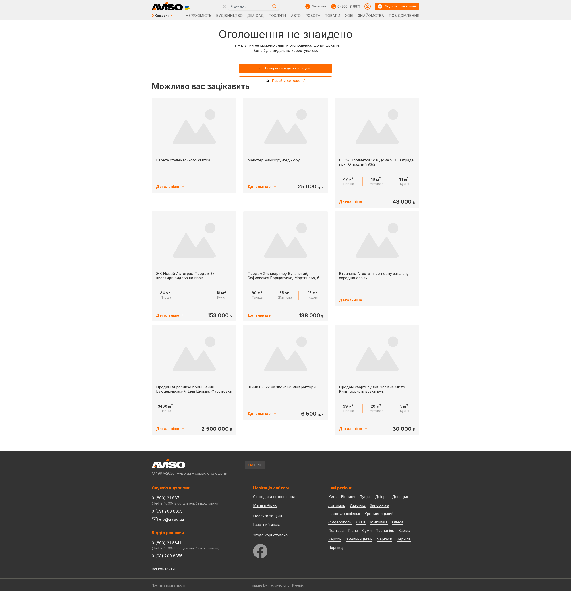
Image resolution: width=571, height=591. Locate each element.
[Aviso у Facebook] (282, 550)
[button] (285, 68)
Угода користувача (270, 535)
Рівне (353, 530)
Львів (361, 522)
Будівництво (229, 15)
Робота (312, 15)
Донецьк (400, 496)
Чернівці (335, 547)
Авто (296, 15)
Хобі (349, 15)
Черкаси (384, 539)
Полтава (336, 530)
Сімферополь (340, 522)
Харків (404, 530)
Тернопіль (385, 530)
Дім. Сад (255, 15)
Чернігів (404, 539)
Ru (258, 465)
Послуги (277, 15)
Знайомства (371, 15)
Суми (367, 530)
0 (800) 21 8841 (166, 542)
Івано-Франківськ (344, 513)
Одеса (397, 522)
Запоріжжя (379, 505)
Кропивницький (378, 513)
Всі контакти (163, 569)
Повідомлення (404, 15)
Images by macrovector (269, 585)
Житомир (336, 505)
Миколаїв (379, 522)
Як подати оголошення (274, 496)
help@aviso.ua (170, 519)
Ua (250, 465)
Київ (332, 496)
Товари (332, 15)
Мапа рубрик (265, 505)
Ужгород (358, 505)
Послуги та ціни (267, 516)
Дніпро (381, 496)
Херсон (334, 539)
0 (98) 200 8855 (167, 556)
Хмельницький (359, 539)
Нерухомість (198, 15)
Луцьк (365, 496)
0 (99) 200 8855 (167, 511)
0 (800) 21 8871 (348, 6)
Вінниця (348, 496)
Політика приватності (168, 585)
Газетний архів (266, 524)
